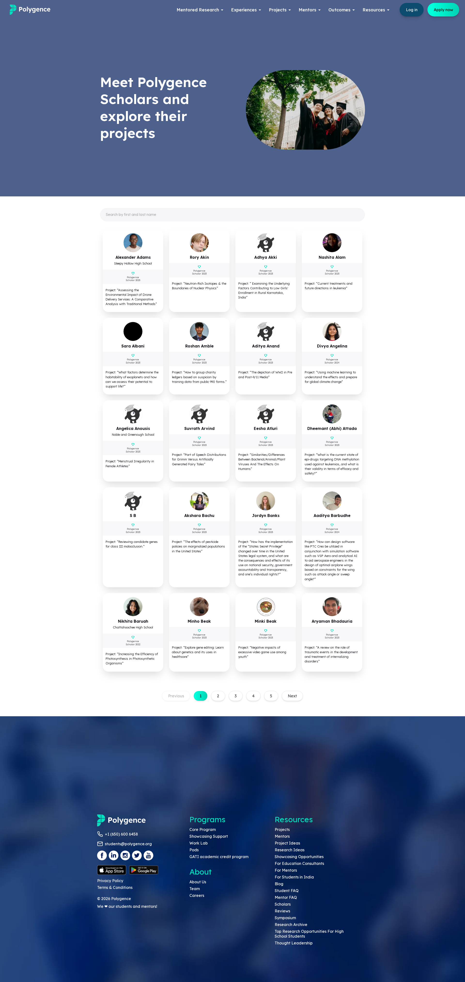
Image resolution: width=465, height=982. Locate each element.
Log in (412, 9)
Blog (279, 883)
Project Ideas (287, 843)
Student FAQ (287, 890)
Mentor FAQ (286, 897)
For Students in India (294, 877)
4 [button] (253, 695)
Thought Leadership (294, 943)
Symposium (285, 917)
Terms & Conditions (114, 887)
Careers (196, 895)
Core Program (202, 829)
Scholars (283, 904)
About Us (197, 881)
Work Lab (198, 843)
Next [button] (292, 695)
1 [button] (201, 695)
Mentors (282, 836)
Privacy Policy (110, 880)
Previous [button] (176, 695)
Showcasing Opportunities (299, 856)
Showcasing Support (208, 836)
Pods (194, 849)
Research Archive (291, 924)
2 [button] (218, 695)
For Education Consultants (299, 863)
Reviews (282, 911)
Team (194, 888)
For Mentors (286, 870)
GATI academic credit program (218, 856)
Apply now (443, 9)
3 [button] (236, 695)
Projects (282, 829)
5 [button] (271, 695)
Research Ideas (289, 849)
